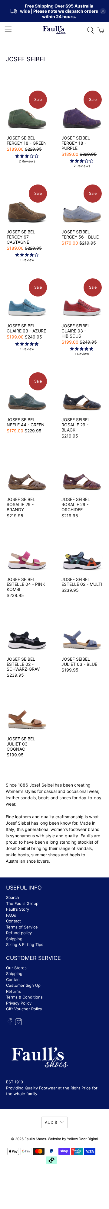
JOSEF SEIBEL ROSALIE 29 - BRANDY (21, 504)
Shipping (14, 938)
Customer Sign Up (23, 985)
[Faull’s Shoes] (54, 29)
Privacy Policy (18, 1003)
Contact (13, 921)
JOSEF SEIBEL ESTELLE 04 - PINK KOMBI (26, 584)
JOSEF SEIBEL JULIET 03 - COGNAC (21, 744)
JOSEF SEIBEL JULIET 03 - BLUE (79, 661)
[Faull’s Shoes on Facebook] (9, 1023)
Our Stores (16, 967)
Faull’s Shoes (35, 1139)
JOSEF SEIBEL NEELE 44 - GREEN (26, 422)
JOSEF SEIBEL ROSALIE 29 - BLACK (75, 424)
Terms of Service (22, 927)
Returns (13, 991)
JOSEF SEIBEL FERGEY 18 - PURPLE (75, 143)
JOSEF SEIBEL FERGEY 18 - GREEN (27, 140)
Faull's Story (17, 909)
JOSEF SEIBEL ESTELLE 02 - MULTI (81, 582)
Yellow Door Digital (82, 1139)
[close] (103, 11)
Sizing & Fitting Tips (24, 944)
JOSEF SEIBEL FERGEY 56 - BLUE (80, 234)
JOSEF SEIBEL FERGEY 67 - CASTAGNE (21, 237)
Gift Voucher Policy (24, 1008)
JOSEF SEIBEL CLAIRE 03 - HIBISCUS (75, 330)
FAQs (11, 915)
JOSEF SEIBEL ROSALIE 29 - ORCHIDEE (75, 504)
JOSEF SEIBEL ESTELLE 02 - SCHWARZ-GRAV (23, 664)
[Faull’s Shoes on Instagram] (18, 1023)
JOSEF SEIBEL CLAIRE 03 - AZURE (26, 328)
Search (12, 897)
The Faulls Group (22, 903)
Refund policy (19, 932)
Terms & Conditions (24, 997)
